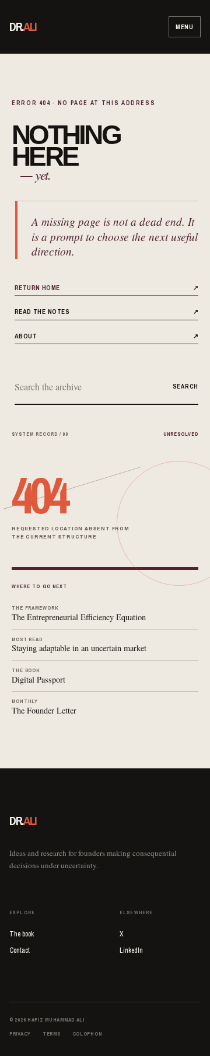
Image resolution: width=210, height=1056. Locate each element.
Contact (19, 950)
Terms (52, 1033)
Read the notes (106, 311)
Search (185, 386)
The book (21, 934)
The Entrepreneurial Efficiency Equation (79, 613)
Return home (106, 287)
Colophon (87, 1033)
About (106, 335)
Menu (185, 27)
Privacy (20, 1033)
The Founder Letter (44, 707)
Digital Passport (38, 676)
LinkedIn (131, 950)
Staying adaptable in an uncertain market (79, 645)
